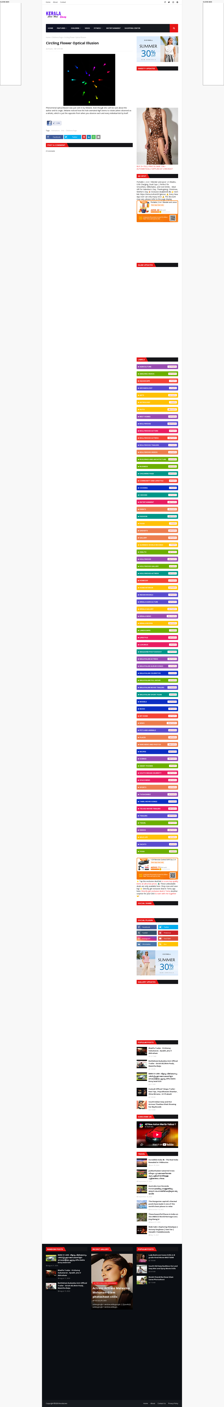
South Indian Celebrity (155, 773)
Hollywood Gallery (155, 566)
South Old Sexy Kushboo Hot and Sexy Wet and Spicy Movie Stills (163, 1267)
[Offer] (157, 61)
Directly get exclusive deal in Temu (155, 891)
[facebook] (165, 2)
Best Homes (155, 416)
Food (155, 523)
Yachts (155, 844)
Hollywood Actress (155, 573)
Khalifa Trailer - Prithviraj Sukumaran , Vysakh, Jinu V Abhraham (160, 1050)
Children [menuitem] (75, 28)
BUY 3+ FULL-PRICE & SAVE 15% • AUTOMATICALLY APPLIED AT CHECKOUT (155, 167)
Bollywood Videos (155, 452)
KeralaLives (63, 1403)
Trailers (155, 816)
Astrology (155, 402)
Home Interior (155, 587)
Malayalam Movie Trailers (155, 687)
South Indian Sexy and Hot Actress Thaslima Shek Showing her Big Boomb (162, 1104)
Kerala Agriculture (155, 602)
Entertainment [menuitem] (113, 28)
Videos (155, 830)
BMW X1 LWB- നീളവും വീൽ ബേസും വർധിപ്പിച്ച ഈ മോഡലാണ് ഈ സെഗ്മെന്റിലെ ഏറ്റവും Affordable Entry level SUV (163, 1077)
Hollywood (155, 559)
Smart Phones (155, 766)
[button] (213, 43)
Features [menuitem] (61, 28)
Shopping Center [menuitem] (132, 28)
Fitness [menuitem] (97, 28)
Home (48, 2)
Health (155, 552)
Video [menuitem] (87, 28)
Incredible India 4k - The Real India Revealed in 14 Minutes (163, 1161)
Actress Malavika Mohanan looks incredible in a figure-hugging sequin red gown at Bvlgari (112, 1288)
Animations (55, 130)
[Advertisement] (157, 243)
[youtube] (168, 938)
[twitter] (168, 2)
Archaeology (155, 388)
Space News (155, 780)
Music (155, 709)
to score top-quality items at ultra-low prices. (157, 882)
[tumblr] (147, 933)
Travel (155, 823)
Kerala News (155, 616)
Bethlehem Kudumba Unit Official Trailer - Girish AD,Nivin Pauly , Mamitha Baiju (163, 1063)
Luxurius (155, 644)
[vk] (147, 944)
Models (155, 702)
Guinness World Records (155, 545)
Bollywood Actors (155, 431)
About (55, 2)
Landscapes (155, 630)
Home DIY (155, 580)
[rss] (168, 944)
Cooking (155, 488)
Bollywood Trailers (155, 445)
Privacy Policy (173, 1403)
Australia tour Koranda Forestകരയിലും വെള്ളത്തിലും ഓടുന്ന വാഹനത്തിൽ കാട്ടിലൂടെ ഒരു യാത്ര (163, 1190)
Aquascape (155, 381)
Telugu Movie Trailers (155, 808)
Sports (155, 787)
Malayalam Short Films (155, 694)
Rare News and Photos (155, 744)
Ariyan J (50, 49)
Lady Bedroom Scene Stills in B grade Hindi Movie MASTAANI (162, 1256)
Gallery (155, 538)
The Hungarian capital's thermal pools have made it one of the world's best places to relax (163, 1204)
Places (155, 737)
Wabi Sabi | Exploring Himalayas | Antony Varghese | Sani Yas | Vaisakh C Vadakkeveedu (163, 1229)
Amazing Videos (155, 374)
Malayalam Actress (155, 659)
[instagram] (173, 2)
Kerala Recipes (155, 623)
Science (155, 759)
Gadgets (155, 530)
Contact (63, 2)
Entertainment (155, 502)
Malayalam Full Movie (155, 680)
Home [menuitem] (50, 28)
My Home (155, 716)
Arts (62, 130)
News (155, 723)
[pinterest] (177, 2)
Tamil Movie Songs (155, 801)
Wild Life (155, 837)
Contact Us (162, 1403)
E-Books (155, 495)
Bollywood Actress (155, 438)
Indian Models (155, 595)
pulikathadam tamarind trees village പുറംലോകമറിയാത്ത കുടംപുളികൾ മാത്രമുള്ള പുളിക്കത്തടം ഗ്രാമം (161, 1175)
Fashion (155, 516)
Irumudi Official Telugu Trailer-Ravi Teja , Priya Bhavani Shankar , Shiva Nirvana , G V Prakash (163, 1091)
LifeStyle (155, 637)
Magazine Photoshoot (155, 652)
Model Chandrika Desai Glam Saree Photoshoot (161, 1278)
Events (155, 509)
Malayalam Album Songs (155, 666)
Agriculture (155, 366)
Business (155, 466)
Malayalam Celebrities (155, 673)
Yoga (155, 851)
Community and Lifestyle (155, 481)
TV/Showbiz (155, 794)
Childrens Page (57, 37)
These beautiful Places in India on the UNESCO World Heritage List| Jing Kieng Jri (163, 1216)
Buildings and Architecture (155, 459)
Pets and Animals (155, 730)
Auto (155, 409)
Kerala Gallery (155, 609)
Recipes (155, 751)
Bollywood (155, 424)
